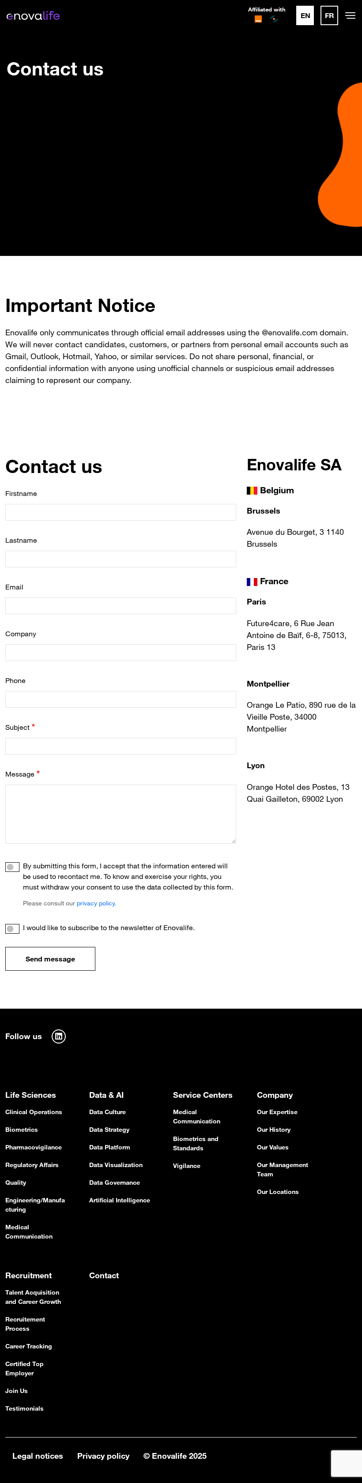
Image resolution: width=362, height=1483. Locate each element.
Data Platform (109, 1147)
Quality (15, 1182)
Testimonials (24, 1408)
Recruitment (28, 1275)
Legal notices (37, 1455)
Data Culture (107, 1112)
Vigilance (186, 1166)
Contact (104, 1275)
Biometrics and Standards (196, 1143)
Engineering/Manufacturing (35, 1204)
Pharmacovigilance (33, 1147)
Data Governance (114, 1182)
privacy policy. (97, 903)
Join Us (16, 1391)
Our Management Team (282, 1169)
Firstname (21, 493)
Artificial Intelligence (119, 1200)
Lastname (21, 540)
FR (329, 15)
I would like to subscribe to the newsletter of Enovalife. (109, 927)
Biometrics (21, 1130)
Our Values (273, 1147)
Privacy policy (103, 1455)
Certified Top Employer (24, 1368)
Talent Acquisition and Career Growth (33, 1297)
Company (20, 633)
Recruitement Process (25, 1324)
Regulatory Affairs (32, 1165)
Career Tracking (28, 1346)
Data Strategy (109, 1130)
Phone (15, 680)
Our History (273, 1130)
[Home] (33, 15)
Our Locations (278, 1192)
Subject (17, 727)
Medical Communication (29, 1231)
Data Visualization (116, 1165)
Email (14, 586)
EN (305, 15)
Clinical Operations (33, 1112)
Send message (50, 958)
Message (19, 774)
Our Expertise (277, 1112)
